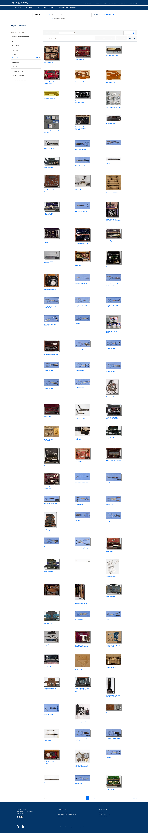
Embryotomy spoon (81, 283)
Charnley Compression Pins (112, 193)
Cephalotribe (79, 504)
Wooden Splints (110, 82)
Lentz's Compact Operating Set (49, 213)
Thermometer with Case (51, 783)
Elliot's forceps (79, 349)
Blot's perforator (80, 165)
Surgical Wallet (48, 167)
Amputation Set (48, 62)
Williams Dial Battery (50, 289)
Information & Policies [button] (67, 7)
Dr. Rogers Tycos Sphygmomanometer (50, 762)
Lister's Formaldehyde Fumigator (50, 439)
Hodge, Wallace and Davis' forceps (112, 284)
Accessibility (103, 809)
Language (16, 62)
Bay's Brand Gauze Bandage (111, 332)
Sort (104, 38)
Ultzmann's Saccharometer (48, 741)
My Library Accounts (64, 812)
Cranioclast (109, 147)
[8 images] (51, 206)
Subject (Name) (18, 75)
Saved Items (88, 3)
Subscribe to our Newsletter (67, 814)
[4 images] (51, 53)
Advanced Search (109, 14)
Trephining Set (110, 789)
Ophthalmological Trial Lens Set (50, 241)
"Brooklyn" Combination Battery (51, 190)
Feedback (61, 817)
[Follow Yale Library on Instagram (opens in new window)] (19, 817)
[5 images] (51, 74)
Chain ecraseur (48, 714)
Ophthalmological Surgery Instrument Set (82, 645)
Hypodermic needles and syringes (51, 131)
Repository (16, 46)
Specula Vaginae (80, 418)
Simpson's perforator (81, 211)
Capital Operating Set (81, 243)
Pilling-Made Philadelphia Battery (113, 461)
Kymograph (78, 189)
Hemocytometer (111, 667)
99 (121, 38)
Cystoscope (47, 666)
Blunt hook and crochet (82, 482)
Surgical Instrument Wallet (50, 689)
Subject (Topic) (18, 71)
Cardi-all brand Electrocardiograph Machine (80, 128)
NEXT (135, 798)
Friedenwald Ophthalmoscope (80, 101)
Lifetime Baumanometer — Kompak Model (113, 695)
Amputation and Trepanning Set (49, 82)
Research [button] (17, 7)
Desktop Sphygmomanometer (81, 602)
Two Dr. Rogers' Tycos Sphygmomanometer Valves (81, 766)
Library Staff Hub (104, 817)
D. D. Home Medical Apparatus (81, 264)
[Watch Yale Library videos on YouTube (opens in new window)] (22, 817)
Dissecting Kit (48, 623)
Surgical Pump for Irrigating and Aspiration (113, 220)
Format (15, 50)
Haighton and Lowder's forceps (82, 739)
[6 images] (82, 234)
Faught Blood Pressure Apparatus (81, 438)
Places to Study (133, 3)
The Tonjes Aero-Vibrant (51, 598)
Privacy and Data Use (105, 814)
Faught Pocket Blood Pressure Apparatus (112, 417)
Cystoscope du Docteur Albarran (51, 262)
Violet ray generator (81, 722)
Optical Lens (109, 713)
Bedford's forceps (49, 148)
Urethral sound (79, 565)
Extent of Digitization (20, 37)
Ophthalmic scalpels (112, 55)
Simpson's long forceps (82, 548)
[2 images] (113, 49)
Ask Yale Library (113, 3)
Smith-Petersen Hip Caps (113, 107)
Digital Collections (19, 26)
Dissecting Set (110, 241)
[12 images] (82, 453)
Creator (15, 66)
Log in (105, 3)
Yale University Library (20, 3)
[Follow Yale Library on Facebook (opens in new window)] (17, 817)
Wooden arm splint (49, 98)
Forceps (77, 323)
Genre (14, 55)
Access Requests (97, 3)
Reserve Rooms (123, 3)
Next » (57, 38)
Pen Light (109, 163)
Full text (63, 18)
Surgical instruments (50, 645)
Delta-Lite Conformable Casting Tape (113, 646)
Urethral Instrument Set (51, 354)
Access (14, 41)
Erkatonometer (110, 397)
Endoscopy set (48, 466)
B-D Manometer (110, 123)
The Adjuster (79, 461)
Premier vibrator (111, 267)
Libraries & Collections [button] (46, 7)
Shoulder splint (79, 82)
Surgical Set (109, 551)
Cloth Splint (78, 670)
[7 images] (51, 479)
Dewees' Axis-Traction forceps (50, 324)
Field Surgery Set (49, 530)
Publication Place (19, 80)
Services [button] (29, 7)
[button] (96, 15)
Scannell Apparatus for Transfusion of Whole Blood (82, 690)
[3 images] (82, 51)
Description (57, 18)
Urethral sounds (111, 576)
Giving (101, 812)
